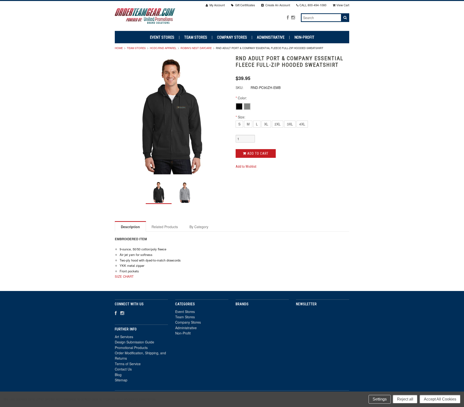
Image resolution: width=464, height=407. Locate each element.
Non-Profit (304, 37)
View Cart (342, 5)
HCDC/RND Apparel (163, 48)
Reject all (405, 399)
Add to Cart (257, 153)
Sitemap (121, 380)
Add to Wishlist (246, 166)
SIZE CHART (124, 276)
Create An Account (277, 5)
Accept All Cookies (440, 399)
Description (130, 226)
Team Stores (195, 37)
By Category (198, 226)
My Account (217, 5)
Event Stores (162, 37)
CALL (312, 5)
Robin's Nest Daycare (196, 48)
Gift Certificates (244, 5)
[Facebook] (288, 17)
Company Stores (232, 37)
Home (119, 48)
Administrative (270, 37)
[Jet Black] (240, 106)
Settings (380, 399)
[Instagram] (293, 17)
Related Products (165, 226)
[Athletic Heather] (247, 106)
